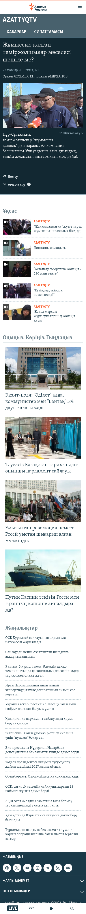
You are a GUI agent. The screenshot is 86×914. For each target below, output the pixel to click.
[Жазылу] (68, 868)
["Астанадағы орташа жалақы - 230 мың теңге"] (17, 269)
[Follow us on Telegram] (47, 868)
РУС (32, 908)
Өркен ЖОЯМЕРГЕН (19, 76)
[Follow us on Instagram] (37, 868)
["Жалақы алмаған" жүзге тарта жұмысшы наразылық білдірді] (17, 227)
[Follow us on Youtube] (27, 868)
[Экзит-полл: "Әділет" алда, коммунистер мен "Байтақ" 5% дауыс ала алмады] (43, 368)
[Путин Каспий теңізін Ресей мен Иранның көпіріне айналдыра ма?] (43, 570)
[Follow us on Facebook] (7, 868)
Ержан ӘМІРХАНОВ (51, 76)
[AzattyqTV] (51, 908)
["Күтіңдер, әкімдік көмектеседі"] (17, 290)
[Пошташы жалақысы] (17, 248)
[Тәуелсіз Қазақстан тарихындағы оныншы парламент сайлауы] (43, 438)
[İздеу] (72, 908)
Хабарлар (16, 32)
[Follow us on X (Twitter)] (17, 868)
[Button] (10, 178)
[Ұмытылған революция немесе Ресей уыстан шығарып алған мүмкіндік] (43, 501)
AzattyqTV (42, 221)
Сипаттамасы (48, 32)
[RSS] (58, 868)
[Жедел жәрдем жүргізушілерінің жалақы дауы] (17, 312)
